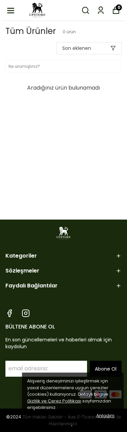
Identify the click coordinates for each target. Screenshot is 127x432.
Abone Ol (106, 368)
